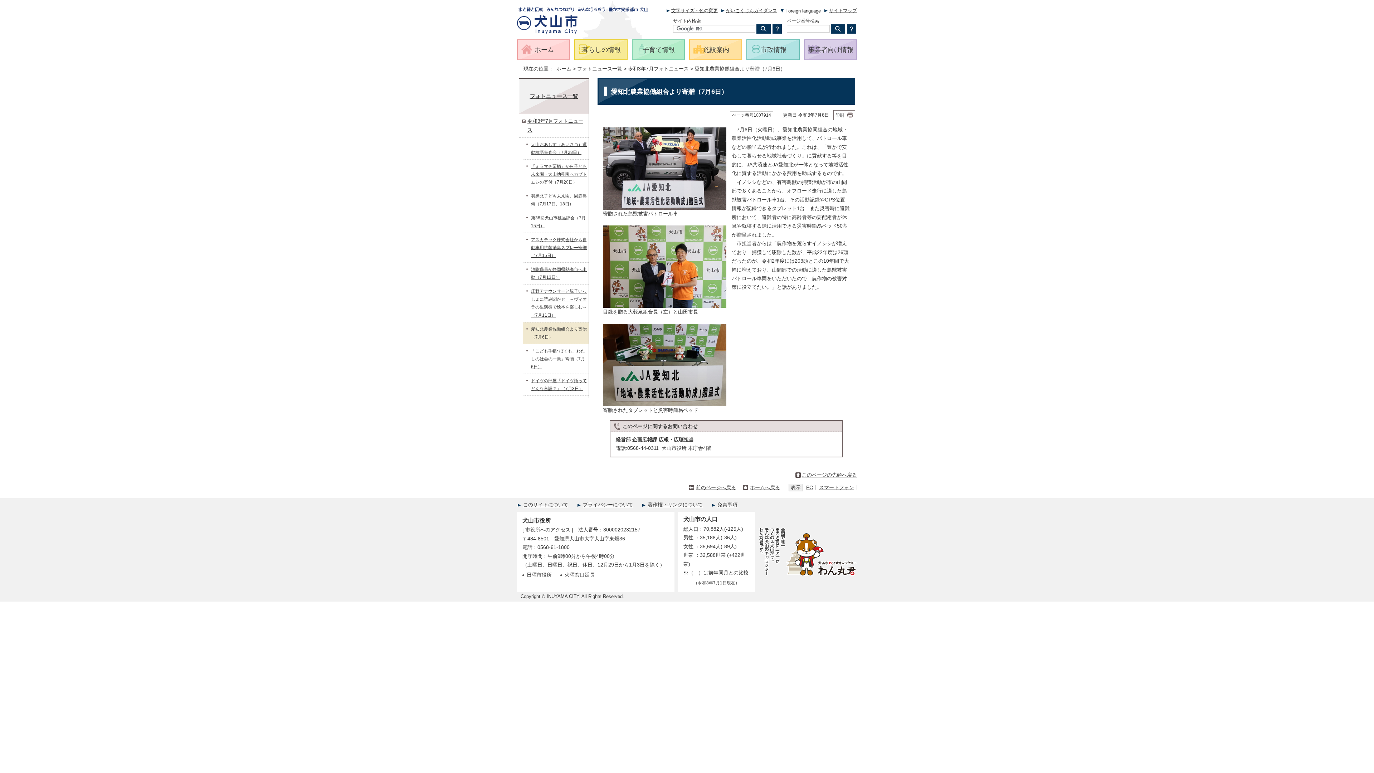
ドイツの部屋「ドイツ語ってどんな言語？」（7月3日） (559, 384)
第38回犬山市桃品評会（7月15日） (558, 221)
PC (809, 487)
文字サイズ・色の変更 (694, 10)
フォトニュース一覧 (599, 69)
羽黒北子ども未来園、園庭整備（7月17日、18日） (559, 200)
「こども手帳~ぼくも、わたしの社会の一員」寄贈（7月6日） (558, 359)
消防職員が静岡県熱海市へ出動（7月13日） (559, 273)
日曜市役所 (539, 575)
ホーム (563, 69)
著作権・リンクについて (675, 504)
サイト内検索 (687, 21)
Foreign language (803, 11)
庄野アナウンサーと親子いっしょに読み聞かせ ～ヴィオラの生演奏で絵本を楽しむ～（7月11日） (559, 303)
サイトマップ (843, 10)
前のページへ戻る (716, 487)
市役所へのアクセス (547, 530)
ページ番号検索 (803, 21)
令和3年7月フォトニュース (658, 69)
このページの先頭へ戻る (829, 475)
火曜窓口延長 (580, 575)
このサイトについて (545, 504)
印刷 (839, 115)
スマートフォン (836, 487)
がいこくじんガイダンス (751, 10)
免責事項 (727, 504)
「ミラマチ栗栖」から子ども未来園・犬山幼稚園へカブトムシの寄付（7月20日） (559, 174)
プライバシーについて (608, 504)
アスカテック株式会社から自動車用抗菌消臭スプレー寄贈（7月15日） (559, 247)
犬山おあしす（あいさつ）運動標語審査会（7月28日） (559, 148)
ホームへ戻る (765, 487)
